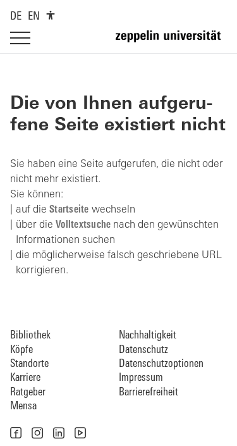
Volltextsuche (83, 225)
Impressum (141, 378)
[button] (16, 432)
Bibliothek (30, 335)
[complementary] (50, 15)
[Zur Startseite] (171, 41)
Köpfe (21, 350)
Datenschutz (143, 350)
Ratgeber (28, 392)
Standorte (29, 364)
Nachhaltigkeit (147, 335)
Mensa (23, 406)
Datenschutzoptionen (161, 364)
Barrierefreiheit (148, 392)
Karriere (25, 378)
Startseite (69, 210)
